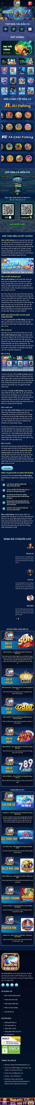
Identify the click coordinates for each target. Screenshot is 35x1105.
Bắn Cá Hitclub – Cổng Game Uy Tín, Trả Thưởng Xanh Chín (17, 688)
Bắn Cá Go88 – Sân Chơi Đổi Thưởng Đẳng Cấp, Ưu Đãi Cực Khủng (17, 717)
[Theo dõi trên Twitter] (12, 985)
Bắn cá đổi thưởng (7, 240)
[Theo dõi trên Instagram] (7, 985)
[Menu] (2, 3)
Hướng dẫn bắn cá (10, 1022)
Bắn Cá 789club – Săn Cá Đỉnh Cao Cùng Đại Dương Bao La (17, 777)
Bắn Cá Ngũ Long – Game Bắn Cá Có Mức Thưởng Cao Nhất (17, 876)
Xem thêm (8, 468)
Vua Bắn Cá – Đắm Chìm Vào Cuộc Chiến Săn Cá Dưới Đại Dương (17, 813)
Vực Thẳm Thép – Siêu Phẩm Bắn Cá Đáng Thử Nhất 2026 (17, 847)
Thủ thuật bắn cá (10, 1025)
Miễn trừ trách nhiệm (11, 1008)
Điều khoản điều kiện (11, 1004)
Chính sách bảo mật (11, 999)
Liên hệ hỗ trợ (9, 1012)
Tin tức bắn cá (9, 1034)
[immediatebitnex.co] (16, 3)
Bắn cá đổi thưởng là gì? (12, 995)
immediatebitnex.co (8, 973)
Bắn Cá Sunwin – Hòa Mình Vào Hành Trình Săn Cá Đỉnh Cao (17, 652)
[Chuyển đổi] (31, 484)
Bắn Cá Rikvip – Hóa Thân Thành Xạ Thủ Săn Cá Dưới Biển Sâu (18, 747)
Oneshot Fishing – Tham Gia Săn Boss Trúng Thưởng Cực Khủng (17, 906)
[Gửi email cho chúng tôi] (16, 985)
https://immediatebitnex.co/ (20, 1065)
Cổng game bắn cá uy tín (13, 1031)
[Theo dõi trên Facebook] (3, 985)
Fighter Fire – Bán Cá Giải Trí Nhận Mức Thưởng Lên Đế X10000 (17, 936)
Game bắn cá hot (10, 1028)
